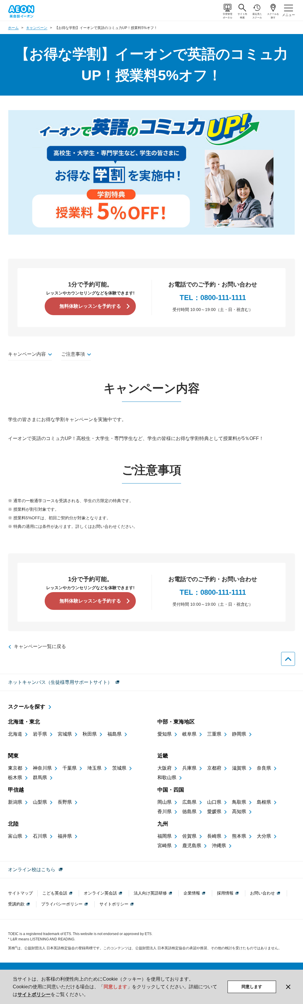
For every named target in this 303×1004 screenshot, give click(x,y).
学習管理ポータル (227, 16)
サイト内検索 (242, 16)
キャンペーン (36, 28)
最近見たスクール (257, 16)
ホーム (13, 28)
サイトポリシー (34, 994)
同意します (251, 986)
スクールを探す (273, 16)
